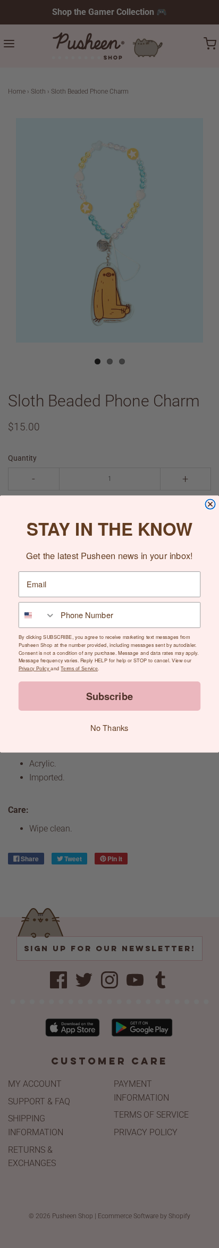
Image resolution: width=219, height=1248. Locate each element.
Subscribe (109, 696)
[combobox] (37, 615)
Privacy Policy (34, 668)
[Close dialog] (210, 504)
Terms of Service (79, 668)
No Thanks (109, 727)
